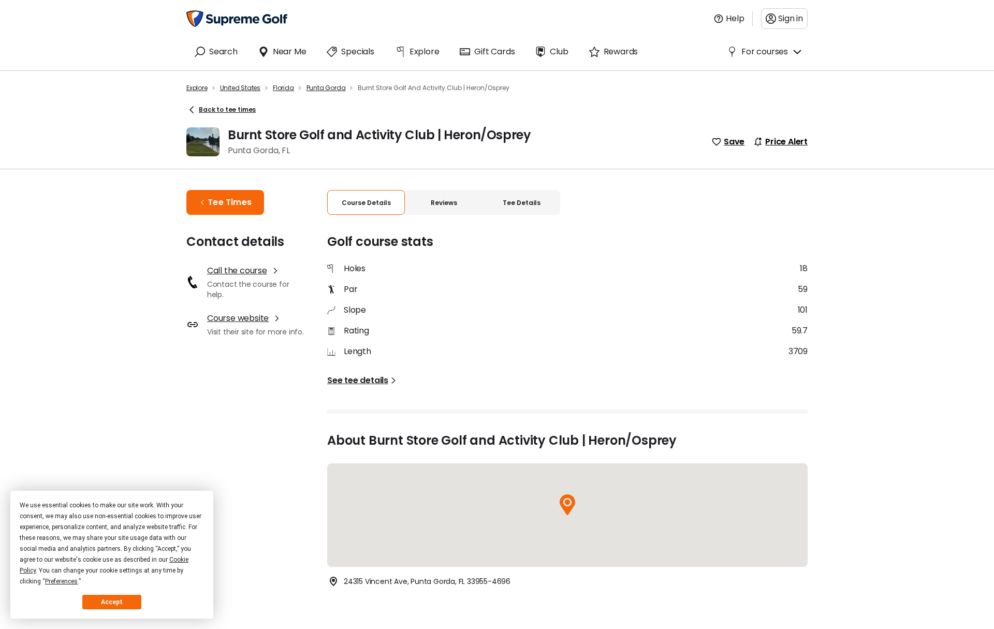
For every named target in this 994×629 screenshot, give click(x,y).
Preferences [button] (61, 581)
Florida (283, 87)
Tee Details (521, 202)
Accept (112, 602)
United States (240, 87)
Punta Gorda (326, 87)
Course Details (366, 202)
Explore (197, 87)
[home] (236, 18)
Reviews (444, 202)
